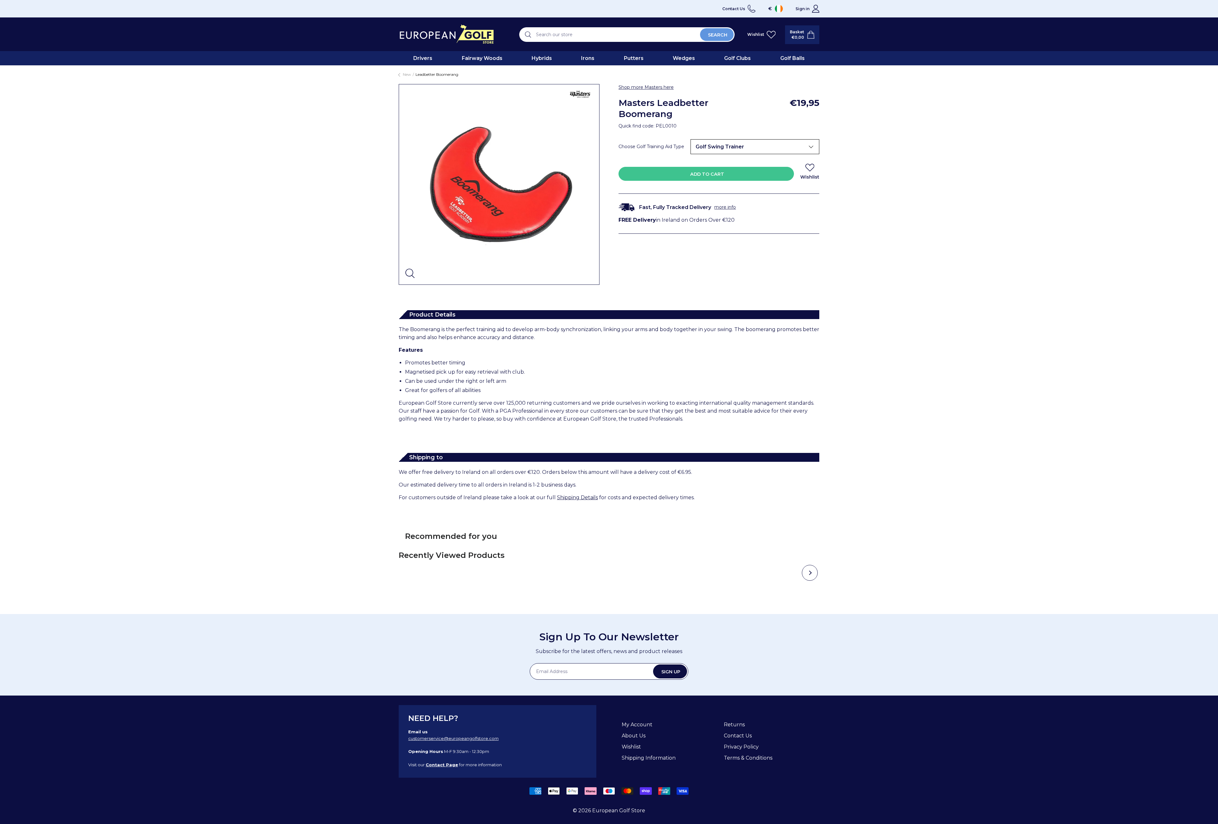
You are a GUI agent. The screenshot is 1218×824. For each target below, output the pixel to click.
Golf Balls (792, 58)
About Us (633, 736)
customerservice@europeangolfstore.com (453, 738)
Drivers (422, 58)
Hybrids (542, 58)
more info (725, 207)
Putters (634, 58)
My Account (637, 725)
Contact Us (738, 736)
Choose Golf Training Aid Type (651, 146)
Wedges (684, 58)
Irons (587, 58)
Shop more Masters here (646, 87)
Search (717, 35)
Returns (734, 725)
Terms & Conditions (748, 758)
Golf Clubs (737, 58)
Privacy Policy (741, 747)
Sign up (670, 672)
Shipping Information (649, 758)
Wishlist (631, 747)
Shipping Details (577, 497)
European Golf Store (618, 811)
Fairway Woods (482, 58)
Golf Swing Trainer (720, 147)
